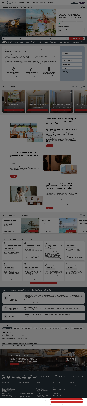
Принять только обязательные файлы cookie (66, 401)
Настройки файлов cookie (66, 404)
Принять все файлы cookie (67, 399)
